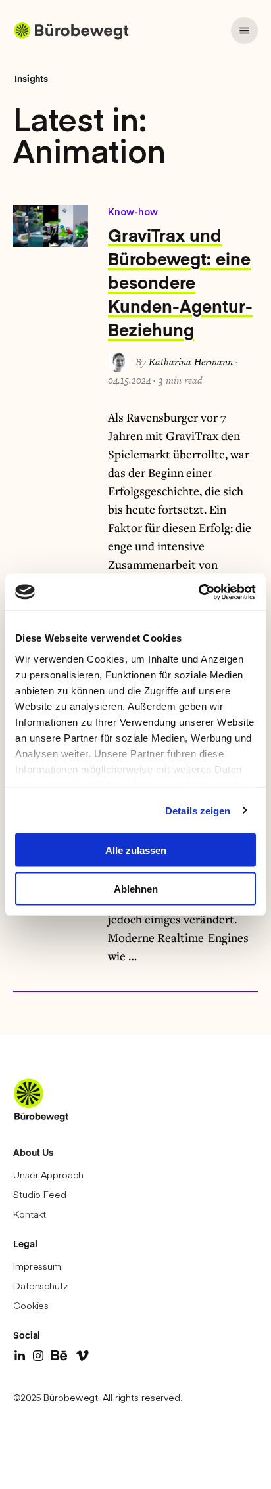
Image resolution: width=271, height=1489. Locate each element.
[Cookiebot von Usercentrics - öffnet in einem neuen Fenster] (198, 591)
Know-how (133, 211)
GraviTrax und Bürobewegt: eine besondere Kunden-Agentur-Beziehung (180, 282)
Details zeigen (197, 810)
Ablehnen (136, 888)
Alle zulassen (135, 850)
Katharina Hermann (191, 361)
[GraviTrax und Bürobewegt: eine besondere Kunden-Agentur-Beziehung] (50, 226)
